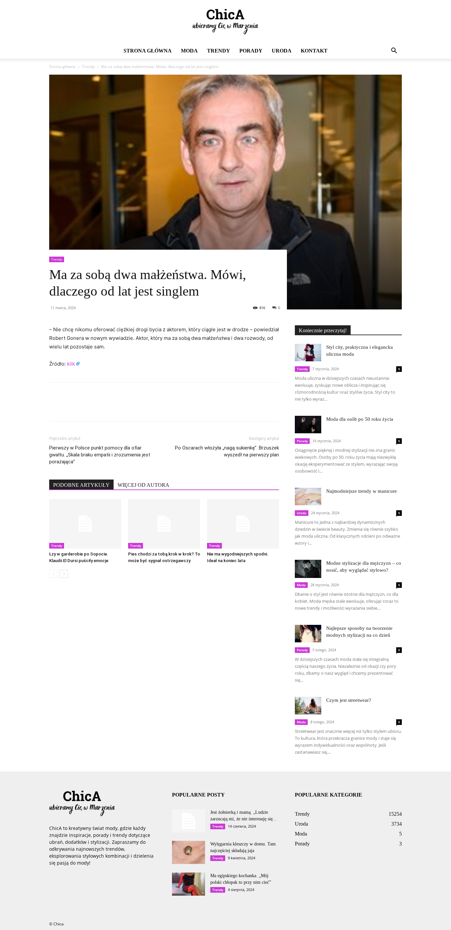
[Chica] (225, 22)
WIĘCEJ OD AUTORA (143, 485)
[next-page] (64, 574)
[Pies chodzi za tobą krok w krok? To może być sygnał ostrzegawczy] (164, 524)
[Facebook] (55, 407)
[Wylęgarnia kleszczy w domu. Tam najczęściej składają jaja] (188, 852)
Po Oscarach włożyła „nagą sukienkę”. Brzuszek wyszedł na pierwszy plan (227, 451)
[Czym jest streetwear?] (308, 705)
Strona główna (147, 51)
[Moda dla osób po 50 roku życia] (308, 424)
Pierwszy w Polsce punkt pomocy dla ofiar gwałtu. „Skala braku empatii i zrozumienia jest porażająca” (99, 455)
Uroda (282, 51)
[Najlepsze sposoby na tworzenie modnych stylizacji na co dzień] (308, 633)
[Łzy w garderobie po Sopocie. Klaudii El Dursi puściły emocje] (85, 524)
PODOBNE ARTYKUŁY (81, 485)
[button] (394, 51)
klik (71, 364)
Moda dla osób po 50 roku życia (359, 419)
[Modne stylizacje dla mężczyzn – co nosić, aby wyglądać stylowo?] (308, 569)
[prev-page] (53, 574)
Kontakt (314, 51)
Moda (189, 51)
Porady (250, 51)
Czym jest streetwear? (348, 700)
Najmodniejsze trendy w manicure (361, 491)
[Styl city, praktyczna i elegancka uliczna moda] (308, 352)
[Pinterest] (86, 407)
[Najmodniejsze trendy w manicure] (308, 496)
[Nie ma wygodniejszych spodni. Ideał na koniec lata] (243, 524)
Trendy (218, 51)
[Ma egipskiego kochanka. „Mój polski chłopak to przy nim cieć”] (188, 884)
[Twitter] (71, 407)
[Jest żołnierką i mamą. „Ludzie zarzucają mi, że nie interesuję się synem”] (188, 820)
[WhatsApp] (101, 407)
